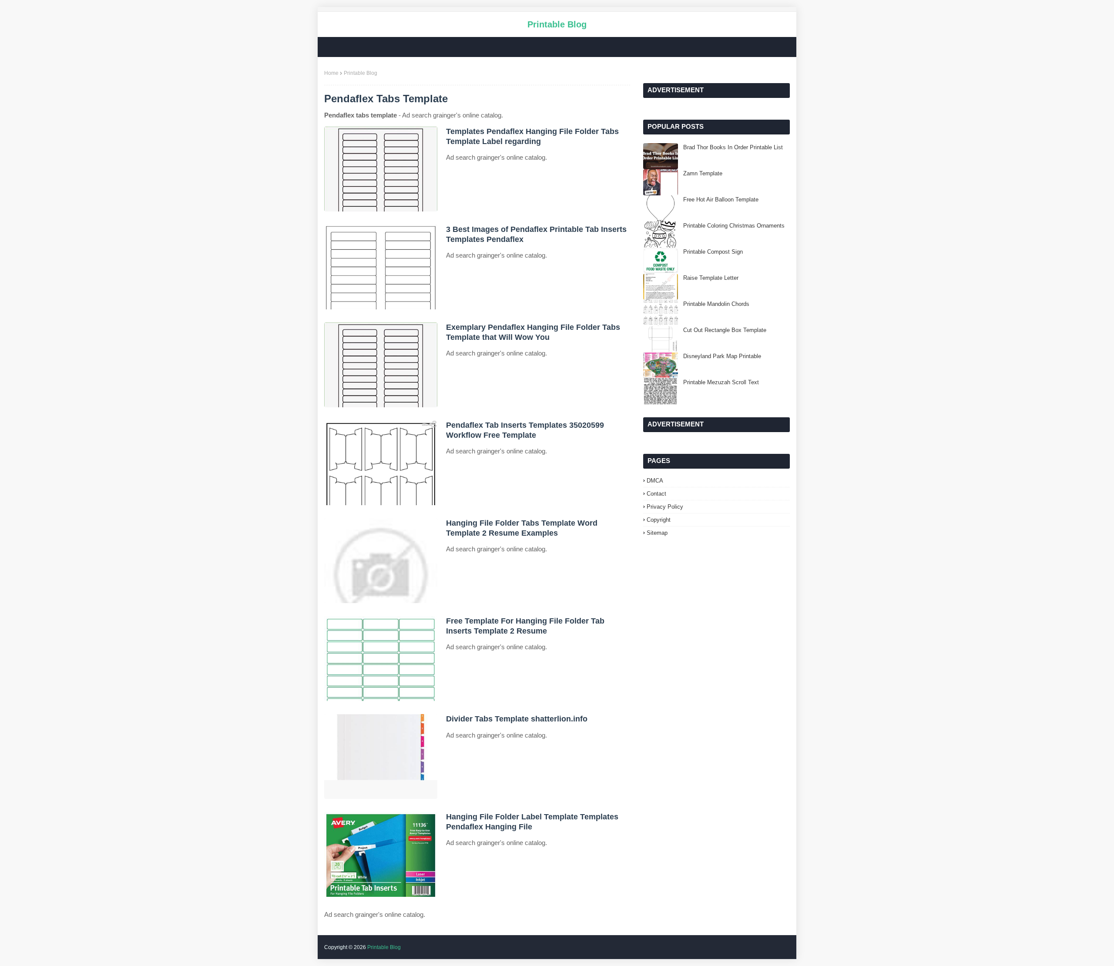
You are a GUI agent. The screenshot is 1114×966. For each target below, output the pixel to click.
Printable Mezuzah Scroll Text (721, 382)
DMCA (655, 480)
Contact (656, 493)
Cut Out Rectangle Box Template (724, 330)
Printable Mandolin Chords (716, 304)
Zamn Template (702, 173)
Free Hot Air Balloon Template (720, 199)
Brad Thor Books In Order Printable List (733, 147)
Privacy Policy (665, 506)
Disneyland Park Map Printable (722, 356)
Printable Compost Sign (713, 251)
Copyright (659, 520)
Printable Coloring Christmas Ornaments (734, 225)
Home (331, 73)
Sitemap (657, 533)
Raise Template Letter (710, 278)
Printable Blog (557, 24)
